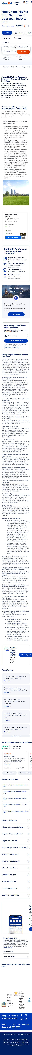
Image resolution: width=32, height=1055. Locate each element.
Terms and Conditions (23, 1041)
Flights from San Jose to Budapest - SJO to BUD (15, 785)
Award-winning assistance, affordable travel (16, 965)
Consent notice (7, 347)
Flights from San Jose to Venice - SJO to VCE (14, 792)
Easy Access (5, 1017)
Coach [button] (5, 42)
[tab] (7, 33)
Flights (12, 67)
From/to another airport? (9, 58)
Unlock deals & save (16, 340)
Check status (13, 238)
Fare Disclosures (8, 951)
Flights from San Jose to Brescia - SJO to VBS (14, 805)
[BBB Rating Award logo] (27, 1001)
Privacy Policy (15, 347)
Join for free (16, 314)
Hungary (24, 67)
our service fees (7, 947)
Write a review (9, 772)
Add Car (28, 56)
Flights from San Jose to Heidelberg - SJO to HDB (16, 811)
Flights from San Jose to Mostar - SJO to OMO (14, 798)
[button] (25, 2)
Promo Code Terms (9, 956)
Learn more (16, 295)
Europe (18, 67)
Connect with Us (13, 1017)
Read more (7, 680)
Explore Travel (17, 3)
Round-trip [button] (6, 38)
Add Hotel (18, 56)
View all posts (15, 736)
